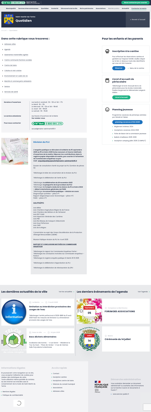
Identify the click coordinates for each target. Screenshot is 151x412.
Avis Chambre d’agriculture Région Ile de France (51, 210)
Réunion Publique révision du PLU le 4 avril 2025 (50, 239)
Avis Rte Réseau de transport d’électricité (49, 221)
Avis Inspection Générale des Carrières (48, 217)
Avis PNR (36, 219)
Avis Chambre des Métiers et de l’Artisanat (49, 212)
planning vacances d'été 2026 (127, 122)
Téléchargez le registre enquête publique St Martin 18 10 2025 (56, 258)
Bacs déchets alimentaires (42, 336)
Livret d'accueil (121, 97)
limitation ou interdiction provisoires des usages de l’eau (50, 308)
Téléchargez (52, 183)
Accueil (4, 30)
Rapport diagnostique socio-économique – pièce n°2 (53, 196)
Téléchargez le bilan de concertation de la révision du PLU (55, 173)
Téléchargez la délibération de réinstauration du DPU (53, 268)
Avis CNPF (37, 225)
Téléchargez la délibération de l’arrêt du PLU (50, 178)
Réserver (118, 68)
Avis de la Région (39, 228)
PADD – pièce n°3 (40, 198)
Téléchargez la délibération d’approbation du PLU (51, 263)
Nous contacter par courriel (135, 3)
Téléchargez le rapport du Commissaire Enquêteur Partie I (55, 251)
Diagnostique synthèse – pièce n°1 (46, 194)
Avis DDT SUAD (38, 214)
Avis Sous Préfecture (41, 223)
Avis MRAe (37, 208)
